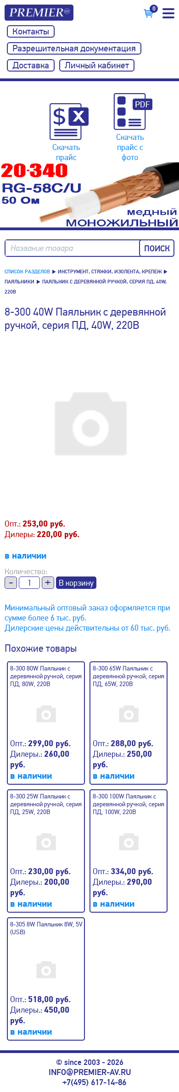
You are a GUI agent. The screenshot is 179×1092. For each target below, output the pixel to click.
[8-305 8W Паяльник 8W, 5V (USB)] (49, 965)
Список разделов (27, 272)
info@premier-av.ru (90, 1072)
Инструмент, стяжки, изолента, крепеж (110, 272)
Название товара (42, 248)
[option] (89, 194)
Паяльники (19, 282)
